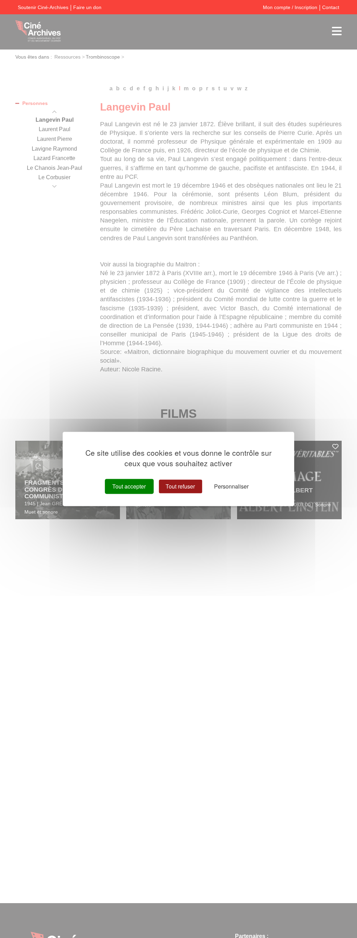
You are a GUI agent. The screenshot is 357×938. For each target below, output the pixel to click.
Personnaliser (231, 486)
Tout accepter (129, 486)
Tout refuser (180, 486)
